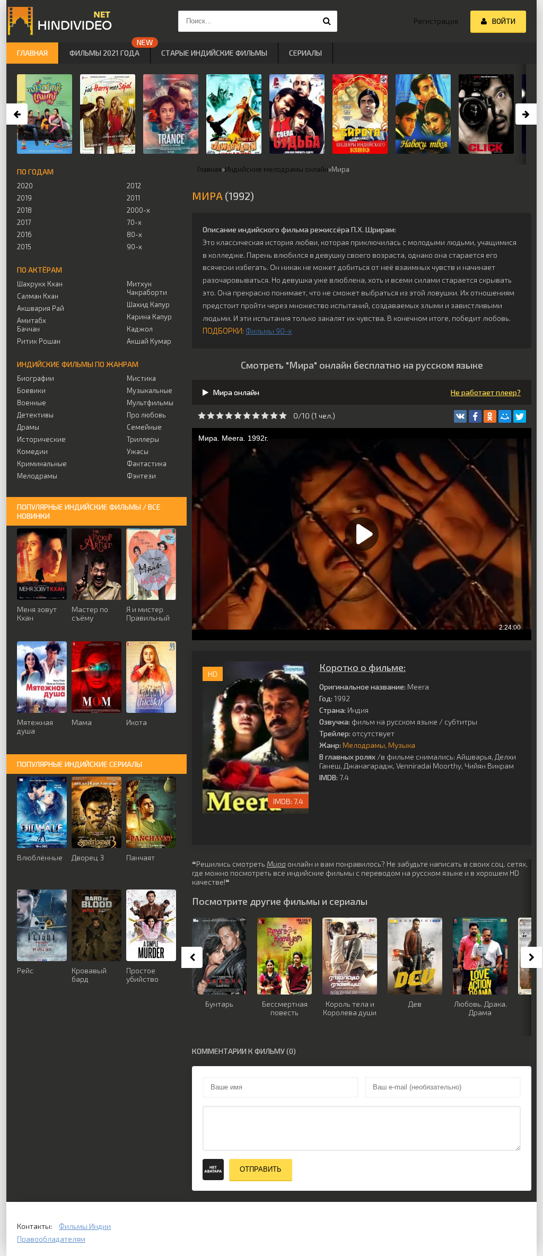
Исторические (41, 439)
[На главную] (59, 21)
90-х (134, 246)
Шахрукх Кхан (40, 284)
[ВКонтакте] (460, 416)
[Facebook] (475, 416)
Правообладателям (51, 1238)
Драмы (28, 427)
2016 (24, 234)
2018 (24, 210)
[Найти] (326, 21)
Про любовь (146, 415)
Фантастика (147, 463)
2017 (24, 222)
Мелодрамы (364, 744)
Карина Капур (149, 316)
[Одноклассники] (490, 416)
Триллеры (143, 439)
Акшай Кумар (149, 341)
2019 (24, 198)
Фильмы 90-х (269, 330)
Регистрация (436, 20)
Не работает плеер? (486, 392)
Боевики (31, 390)
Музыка (401, 744)
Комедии (32, 451)
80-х (134, 234)
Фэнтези (141, 476)
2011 (133, 198)
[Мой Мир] (504, 416)
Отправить (261, 1169)
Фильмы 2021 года (104, 52)
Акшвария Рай (40, 308)
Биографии (35, 378)
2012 (134, 185)
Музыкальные (149, 390)
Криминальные (41, 463)
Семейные (144, 427)
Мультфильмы (150, 402)
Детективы (35, 415)
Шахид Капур (148, 304)
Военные (31, 402)
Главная (32, 52)
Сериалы (305, 52)
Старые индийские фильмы (214, 52)
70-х (134, 222)
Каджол (140, 329)
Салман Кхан (37, 296)
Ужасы (137, 451)
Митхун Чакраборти (147, 288)
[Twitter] (519, 416)
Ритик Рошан (38, 341)
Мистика (141, 378)
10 (282, 415)
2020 (25, 185)
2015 (24, 246)
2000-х (138, 210)
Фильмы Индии (85, 1226)
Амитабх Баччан (31, 324)
